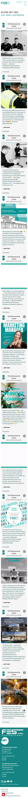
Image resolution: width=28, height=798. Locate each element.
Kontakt (4, 758)
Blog (12, 784)
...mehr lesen (6, 127)
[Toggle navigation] (25, 5)
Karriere (9, 784)
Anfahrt (4, 760)
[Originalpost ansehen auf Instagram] (24, 24)
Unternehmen (4, 784)
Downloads (16, 784)
